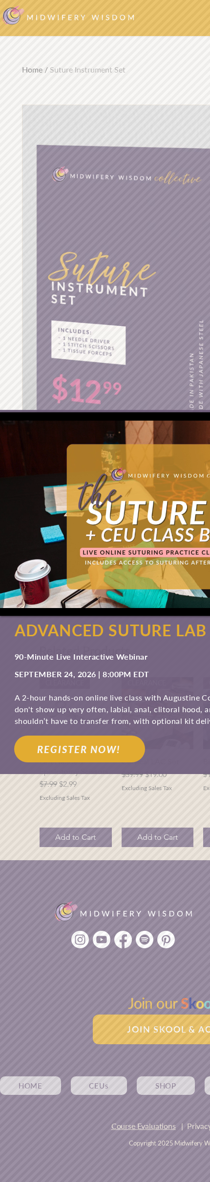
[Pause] (12, 602)
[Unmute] (29, 602)
